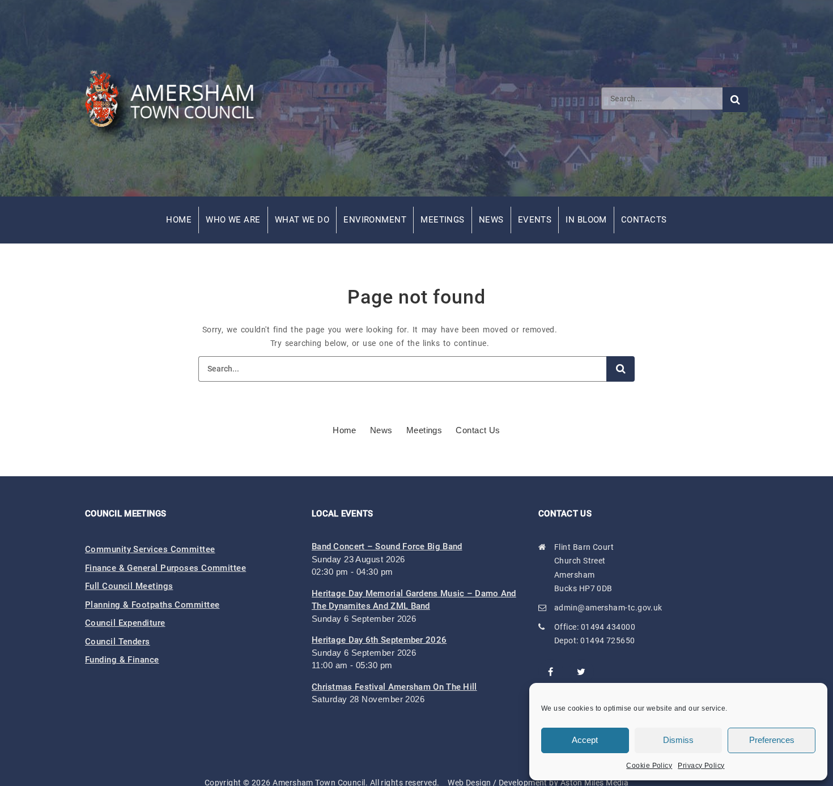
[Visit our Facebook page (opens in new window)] (550, 671)
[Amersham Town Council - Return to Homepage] (175, 98)
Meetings (442, 220)
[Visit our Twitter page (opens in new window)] (581, 671)
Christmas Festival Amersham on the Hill (394, 687)
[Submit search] (735, 99)
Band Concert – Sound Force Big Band (387, 546)
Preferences (771, 740)
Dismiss (678, 740)
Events (535, 220)
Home (179, 220)
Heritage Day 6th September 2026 (379, 640)
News (491, 220)
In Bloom (586, 220)
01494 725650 (607, 640)
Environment (374, 220)
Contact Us (478, 430)
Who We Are (233, 220)
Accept (585, 740)
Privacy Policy (701, 766)
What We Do (302, 220)
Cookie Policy (649, 766)
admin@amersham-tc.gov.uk (608, 607)
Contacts (644, 220)
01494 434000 (608, 626)
